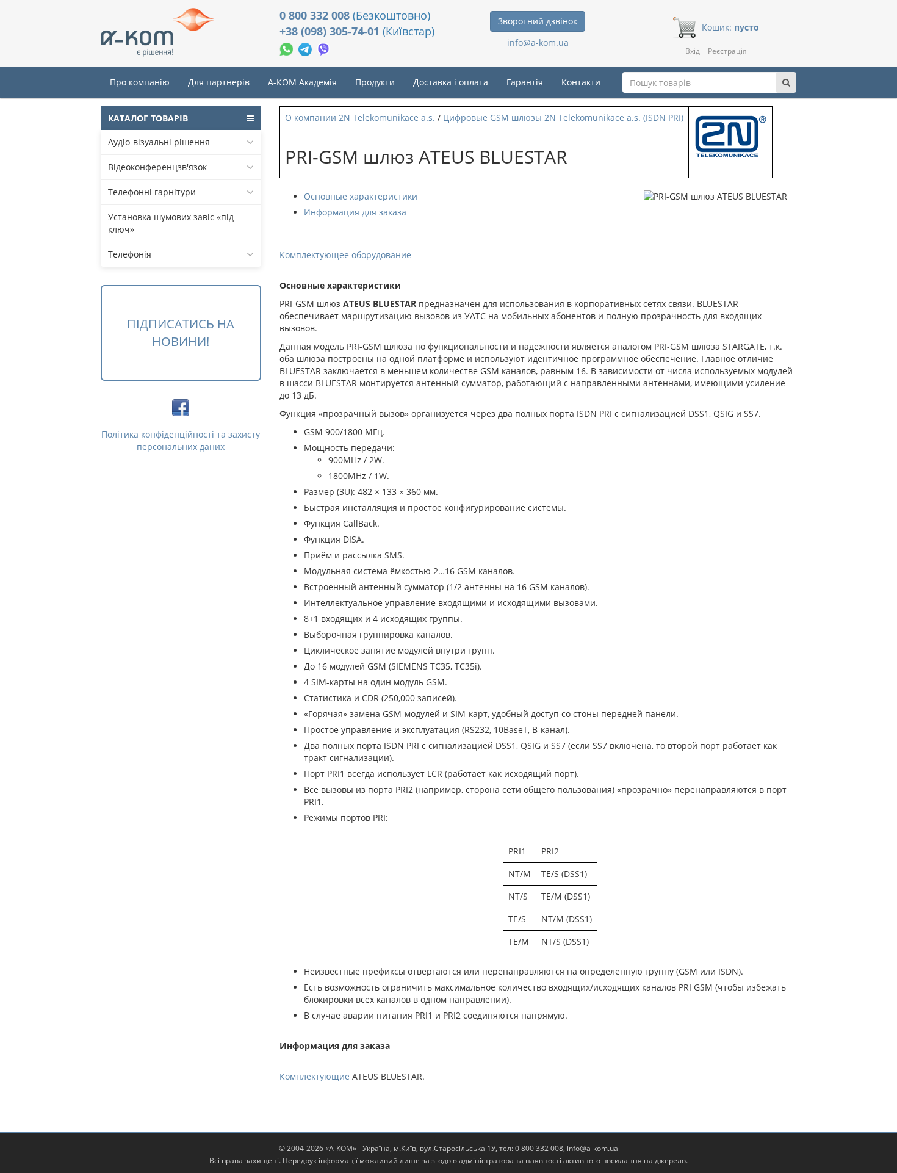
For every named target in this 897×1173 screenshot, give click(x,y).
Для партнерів (219, 82)
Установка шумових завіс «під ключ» (171, 223)
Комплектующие (314, 1076)
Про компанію (140, 82)
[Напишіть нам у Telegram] (306, 48)
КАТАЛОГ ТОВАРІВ (148, 118)
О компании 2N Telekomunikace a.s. (360, 117)
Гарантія (524, 82)
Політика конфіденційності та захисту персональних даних (180, 440)
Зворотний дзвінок (537, 21)
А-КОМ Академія (302, 82)
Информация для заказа (355, 212)
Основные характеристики (360, 196)
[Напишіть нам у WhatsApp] (287, 48)
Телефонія (129, 254)
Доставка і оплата (450, 82)
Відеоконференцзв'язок (157, 167)
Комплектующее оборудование (345, 255)
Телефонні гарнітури (152, 192)
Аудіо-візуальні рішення (159, 142)
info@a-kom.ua (538, 42)
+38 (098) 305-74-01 (331, 31)
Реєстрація (727, 51)
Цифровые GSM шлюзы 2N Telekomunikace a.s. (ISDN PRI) (563, 117)
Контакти (580, 82)
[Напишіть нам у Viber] (323, 48)
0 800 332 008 (316, 15)
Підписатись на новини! (180, 333)
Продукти (375, 82)
